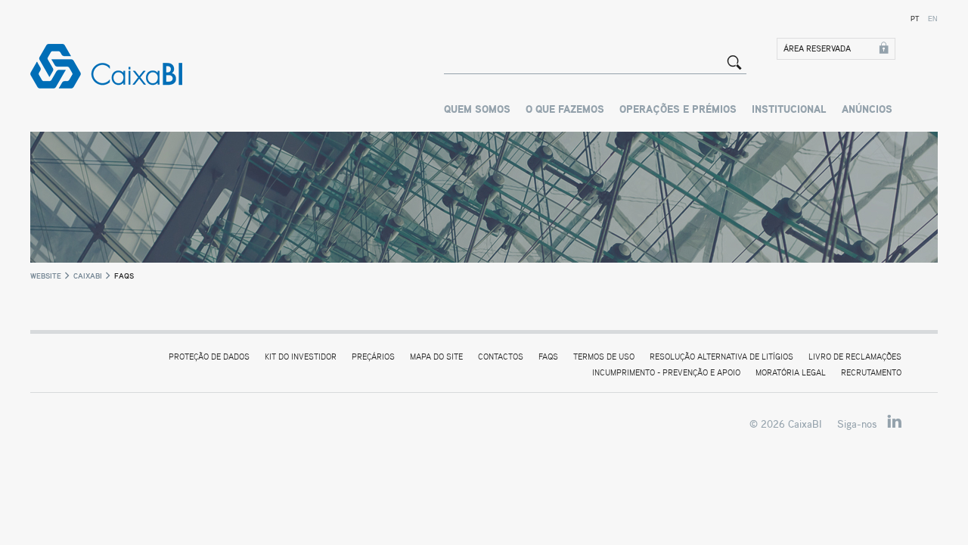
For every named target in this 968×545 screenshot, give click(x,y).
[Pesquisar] (734, 62)
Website (45, 275)
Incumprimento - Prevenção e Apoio (666, 373)
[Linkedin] (894, 422)
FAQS (548, 357)
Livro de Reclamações (854, 357)
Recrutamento (871, 373)
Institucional (789, 109)
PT (915, 19)
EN (933, 19)
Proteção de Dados (209, 357)
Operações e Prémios (678, 109)
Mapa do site (436, 357)
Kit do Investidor (301, 357)
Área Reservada (817, 49)
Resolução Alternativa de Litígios (721, 357)
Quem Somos (477, 109)
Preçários (373, 357)
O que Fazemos (565, 109)
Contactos (500, 357)
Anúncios (867, 109)
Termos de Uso (603, 357)
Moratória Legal (790, 373)
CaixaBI (87, 275)
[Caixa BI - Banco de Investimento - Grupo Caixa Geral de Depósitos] (115, 66)
